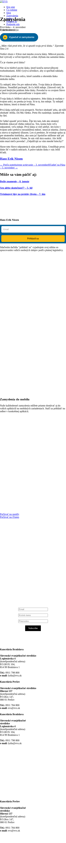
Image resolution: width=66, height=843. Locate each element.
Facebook (16, 559)
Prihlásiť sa (33, 238)
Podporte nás (13, 24)
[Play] (19, 37)
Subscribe (33, 628)
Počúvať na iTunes (9, 517)
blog (8, 12)
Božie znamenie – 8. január (14, 181)
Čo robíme (11, 9)
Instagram (16, 584)
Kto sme (10, 7)
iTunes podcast (19, 590)
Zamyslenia (12, 15)
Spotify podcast (19, 587)
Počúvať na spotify (9, 514)
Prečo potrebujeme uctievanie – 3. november (24, 164)
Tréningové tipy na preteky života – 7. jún (22, 194)
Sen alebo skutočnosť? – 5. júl (16, 187)
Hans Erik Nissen (11, 158)
